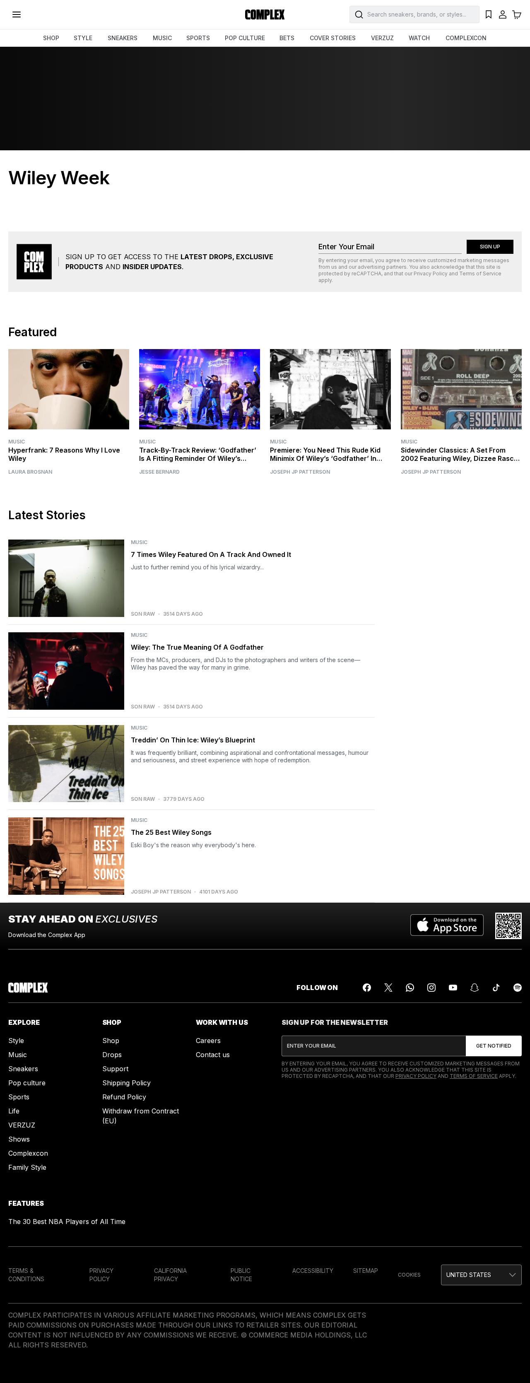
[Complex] (265, 14)
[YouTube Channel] (453, 987)
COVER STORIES (333, 37)
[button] (481, 1275)
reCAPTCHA (366, 273)
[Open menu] (16, 14)
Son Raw (143, 614)
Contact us (213, 1055)
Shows (19, 1139)
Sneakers (23, 1069)
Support (115, 1069)
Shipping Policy (126, 1083)
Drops (112, 1055)
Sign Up (490, 246)
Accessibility (312, 1270)
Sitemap (365, 1270)
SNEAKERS (122, 37)
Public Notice (241, 1274)
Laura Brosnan (30, 472)
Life (13, 1111)
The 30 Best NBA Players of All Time (66, 1221)
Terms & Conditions (26, 1274)
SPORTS (198, 37)
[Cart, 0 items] (517, 14)
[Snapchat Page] (474, 987)
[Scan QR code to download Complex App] (508, 926)
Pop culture (27, 1083)
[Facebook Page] (367, 987)
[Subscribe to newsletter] (494, 1046)
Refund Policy (124, 1097)
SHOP (51, 37)
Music (16, 442)
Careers (208, 1040)
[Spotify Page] (517, 987)
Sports (18, 1097)
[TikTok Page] (496, 987)
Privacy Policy (431, 273)
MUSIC (162, 37)
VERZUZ (382, 37)
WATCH (419, 37)
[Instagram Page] (431, 987)
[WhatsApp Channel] (410, 987)
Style (16, 1040)
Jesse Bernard (159, 472)
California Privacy (170, 1274)
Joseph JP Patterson (300, 472)
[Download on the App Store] (447, 925)
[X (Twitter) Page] (388, 987)
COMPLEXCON (466, 37)
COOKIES (409, 1275)
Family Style (27, 1167)
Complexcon (28, 1153)
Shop (110, 1040)
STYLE (83, 37)
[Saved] (489, 14)
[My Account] (503, 14)
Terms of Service (480, 273)
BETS (286, 37)
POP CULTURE (245, 37)
